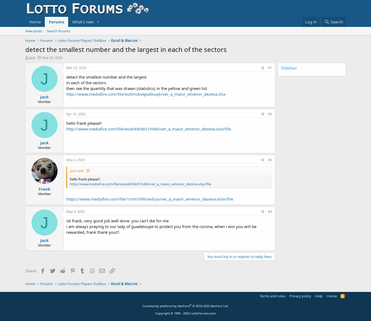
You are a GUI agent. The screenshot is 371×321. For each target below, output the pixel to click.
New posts (33, 31)
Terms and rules (272, 296)
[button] (98, 22)
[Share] (262, 68)
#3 (270, 160)
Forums (56, 21)
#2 (270, 114)
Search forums (58, 31)
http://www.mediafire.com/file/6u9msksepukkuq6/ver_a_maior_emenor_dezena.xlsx (146, 94)
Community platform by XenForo (186, 306)
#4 (270, 211)
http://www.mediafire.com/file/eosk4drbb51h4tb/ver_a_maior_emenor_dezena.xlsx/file (148, 129)
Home (35, 21)
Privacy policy (300, 296)
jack (32, 57)
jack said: (77, 170)
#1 (270, 68)
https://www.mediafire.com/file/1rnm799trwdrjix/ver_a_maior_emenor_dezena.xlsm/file (149, 199)
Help (319, 296)
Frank (44, 189)
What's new (83, 21)
